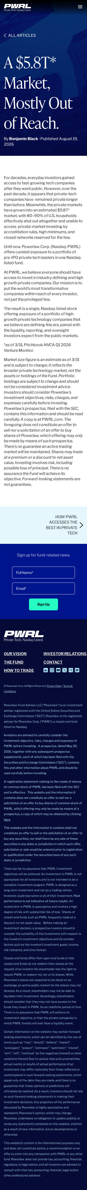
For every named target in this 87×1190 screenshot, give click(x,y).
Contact (53, 662)
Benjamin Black (23, 138)
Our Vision (15, 653)
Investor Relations (65, 653)
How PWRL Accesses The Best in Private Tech (62, 525)
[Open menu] (80, 7)
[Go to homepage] (18, 7)
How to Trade (19, 670)
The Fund (13, 662)
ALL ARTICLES (22, 35)
